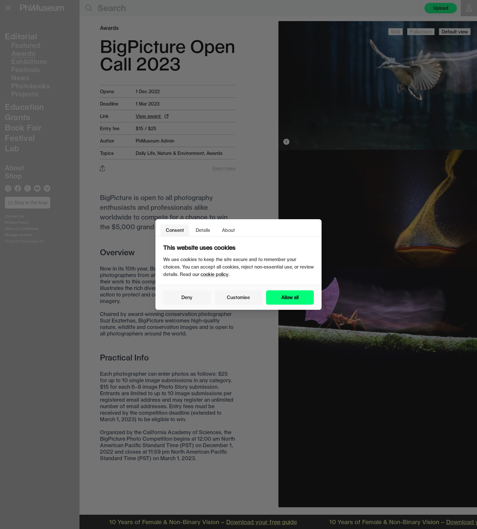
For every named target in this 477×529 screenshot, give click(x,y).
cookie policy (214, 274)
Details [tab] (203, 230)
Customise (238, 297)
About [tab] (228, 230)
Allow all (290, 297)
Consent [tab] (175, 230)
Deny (186, 297)
